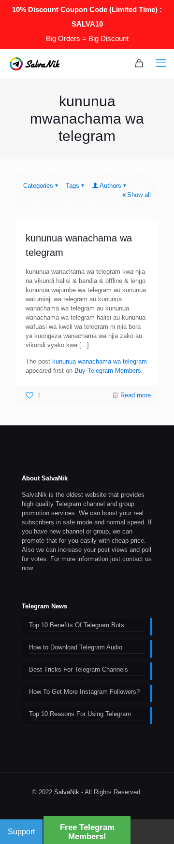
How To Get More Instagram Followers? (84, 691)
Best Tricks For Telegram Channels (78, 669)
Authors (110, 185)
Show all (139, 194)
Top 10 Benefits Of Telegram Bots (76, 625)
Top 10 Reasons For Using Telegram (80, 713)
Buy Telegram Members (107, 370)
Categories (38, 185)
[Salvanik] (34, 63)
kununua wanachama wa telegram (99, 361)
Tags (72, 185)
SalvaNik (66, 792)
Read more (135, 395)
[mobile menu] (161, 63)
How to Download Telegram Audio (75, 647)
